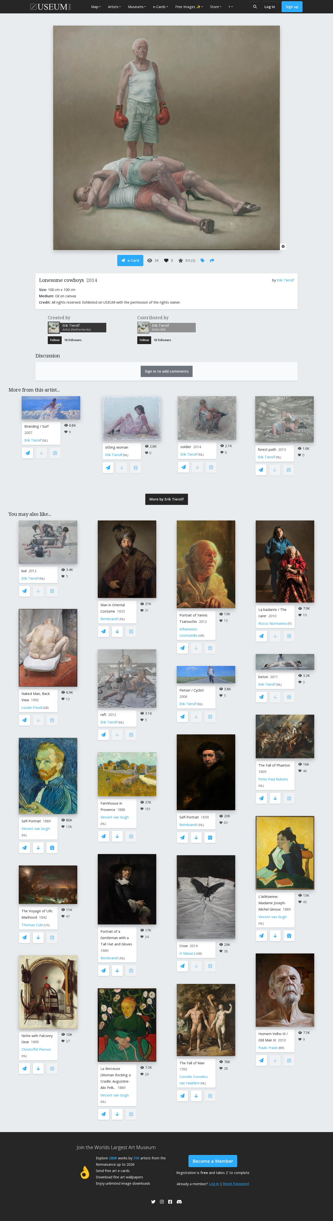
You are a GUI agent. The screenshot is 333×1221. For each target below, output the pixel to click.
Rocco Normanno (272, 623)
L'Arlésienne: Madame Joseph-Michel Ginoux (272, 903)
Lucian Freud (31, 707)
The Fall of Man (192, 1063)
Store (214, 6)
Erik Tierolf (285, 280)
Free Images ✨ (188, 6)
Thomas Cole (32, 925)
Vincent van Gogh (35, 828)
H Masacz (187, 953)
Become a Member (213, 1161)
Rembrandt (109, 618)
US (47, 925)
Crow (183, 945)
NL (45, 440)
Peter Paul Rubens (273, 779)
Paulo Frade (268, 1047)
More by (166, 499)
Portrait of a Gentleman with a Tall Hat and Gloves (116, 937)
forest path (267, 449)
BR (281, 1048)
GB (46, 708)
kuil (24, 570)
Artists (113, 6)
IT (289, 624)
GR (201, 636)
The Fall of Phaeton (274, 765)
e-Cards (159, 6)
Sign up (292, 6)
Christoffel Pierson (36, 1049)
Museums (136, 6)
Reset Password (236, 1183)
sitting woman (116, 447)
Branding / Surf (36, 426)
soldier (185, 446)
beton (263, 676)
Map (94, 6)
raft (103, 714)
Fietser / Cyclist (191, 690)
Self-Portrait (31, 821)
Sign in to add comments (166, 371)
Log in (269, 6)
